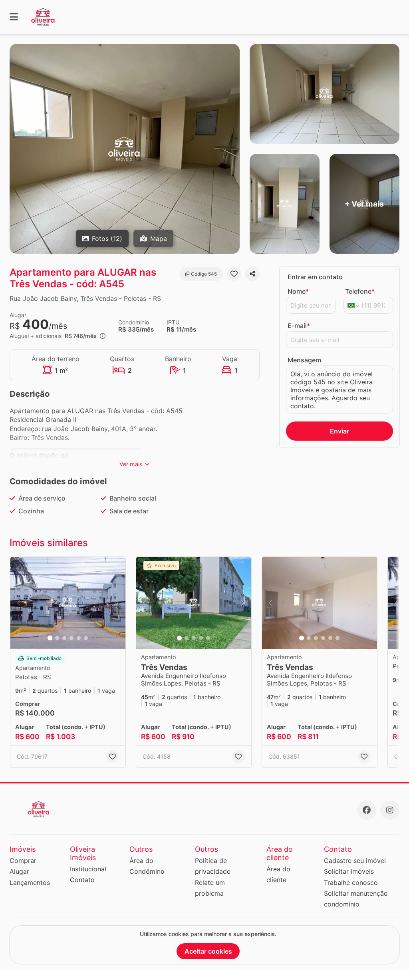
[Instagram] (389, 810)
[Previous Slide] (18, 603)
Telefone (360, 291)
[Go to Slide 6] (86, 638)
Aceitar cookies (208, 951)
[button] (67, 603)
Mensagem (304, 360)
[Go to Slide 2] (57, 638)
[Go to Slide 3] (64, 638)
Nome (298, 291)
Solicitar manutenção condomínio (356, 898)
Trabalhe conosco (351, 883)
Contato (82, 880)
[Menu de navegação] (14, 17)
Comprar (23, 861)
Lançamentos (30, 883)
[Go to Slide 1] (50, 638)
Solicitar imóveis (349, 871)
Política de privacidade (212, 866)
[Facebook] (366, 810)
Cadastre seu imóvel (355, 861)
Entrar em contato (315, 277)
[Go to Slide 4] (71, 638)
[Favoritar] (234, 273)
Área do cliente (278, 874)
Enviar (339, 431)
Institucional (88, 869)
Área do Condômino (147, 866)
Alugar (19, 871)
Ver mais (131, 464)
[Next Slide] (117, 603)
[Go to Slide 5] (79, 638)
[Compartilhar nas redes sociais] (252, 273)
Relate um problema (210, 888)
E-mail (299, 326)
